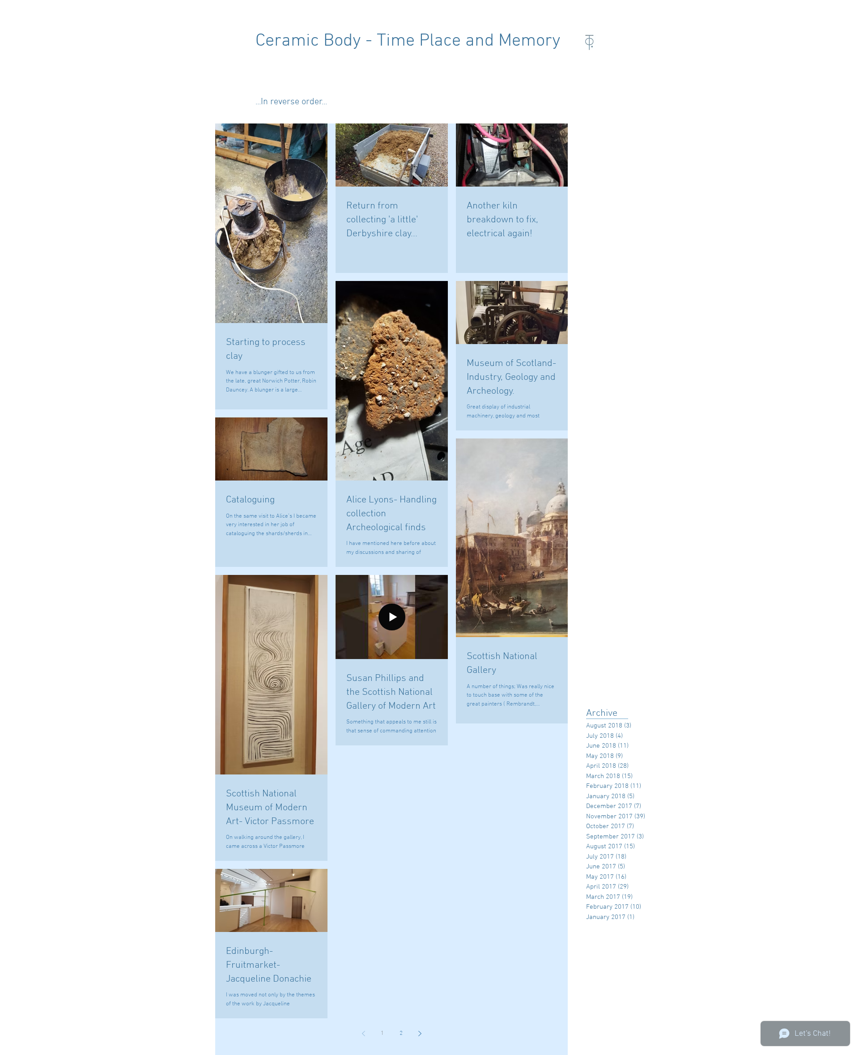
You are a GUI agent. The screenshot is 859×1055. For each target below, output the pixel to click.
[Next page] (420, 1033)
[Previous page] (363, 1033)
